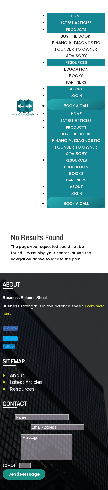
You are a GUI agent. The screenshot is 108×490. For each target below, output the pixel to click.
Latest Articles (76, 22)
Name (8, 417)
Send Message (24, 474)
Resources (22, 389)
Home (76, 16)
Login (76, 95)
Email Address (16, 427)
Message (11, 459)
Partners (76, 82)
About (76, 89)
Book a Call (76, 106)
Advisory (76, 56)
